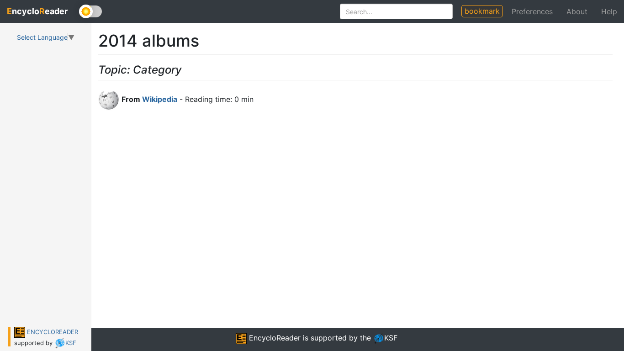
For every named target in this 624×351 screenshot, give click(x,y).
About (576, 11)
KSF (70, 342)
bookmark (482, 11)
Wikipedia (159, 99)
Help (609, 11)
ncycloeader (37, 11)
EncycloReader (274, 337)
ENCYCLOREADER (51, 331)
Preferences (532, 11)
